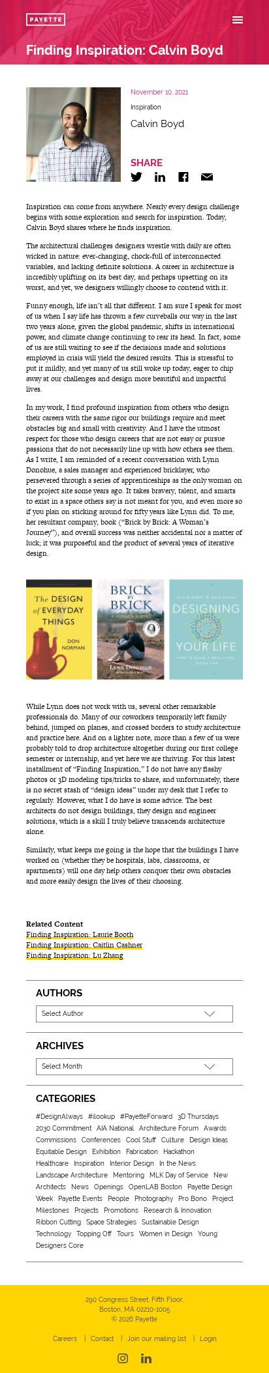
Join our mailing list (156, 1338)
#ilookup (101, 1116)
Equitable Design (61, 1151)
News (80, 1187)
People (118, 1198)
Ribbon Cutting (58, 1222)
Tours (125, 1233)
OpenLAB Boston (155, 1187)
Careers (65, 1338)
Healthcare (52, 1163)
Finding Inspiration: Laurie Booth (79, 934)
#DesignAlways (59, 1116)
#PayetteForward (146, 1116)
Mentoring (128, 1175)
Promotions (121, 1210)
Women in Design (166, 1233)
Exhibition (106, 1151)
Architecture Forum (168, 1128)
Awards (215, 1128)
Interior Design (132, 1163)
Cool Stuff (141, 1140)
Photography (153, 1198)
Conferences (101, 1140)
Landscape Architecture (72, 1175)
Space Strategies (111, 1222)
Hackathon (179, 1151)
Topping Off (94, 1233)
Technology (53, 1233)
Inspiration (146, 107)
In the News (177, 1163)
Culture (172, 1140)
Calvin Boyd (157, 124)
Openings (108, 1187)
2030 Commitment (63, 1128)
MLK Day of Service (179, 1175)
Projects (86, 1210)
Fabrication (142, 1151)
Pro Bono (192, 1198)
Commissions (56, 1140)
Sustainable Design (170, 1222)
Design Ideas (208, 1140)
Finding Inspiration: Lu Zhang (74, 955)
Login (208, 1338)
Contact (102, 1338)
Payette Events (80, 1198)
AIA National (115, 1128)
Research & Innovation (178, 1210)
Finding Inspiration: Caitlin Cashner (84, 945)
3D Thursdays (198, 1116)
